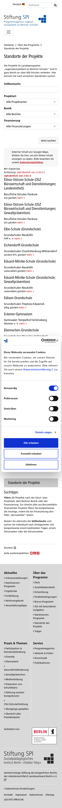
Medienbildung (14, 679)
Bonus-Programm (44, 601)
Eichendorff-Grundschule (21, 245)
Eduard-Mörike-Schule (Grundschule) (30, 261)
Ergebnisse (11, 591)
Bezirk (8, 108)
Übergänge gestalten (17, 708)
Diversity (10, 656)
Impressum (21, 794)
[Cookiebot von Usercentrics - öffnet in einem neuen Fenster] (44, 341)
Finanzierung (12, 120)
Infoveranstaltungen (16, 578)
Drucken (8, 547)
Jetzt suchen (48, 140)
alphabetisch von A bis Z (30, 172)
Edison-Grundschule (18, 297)
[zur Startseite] (25, 20)
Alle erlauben (31, 442)
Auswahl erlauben (31, 453)
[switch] (53, 398)
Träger (38, 631)
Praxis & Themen (15, 643)
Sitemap (49, 794)
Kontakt (8, 794)
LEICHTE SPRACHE (14, 799)
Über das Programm (28, 44)
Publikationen (42, 662)
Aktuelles (10, 573)
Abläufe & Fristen (44, 653)
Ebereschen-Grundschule (21, 330)
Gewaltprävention (15, 674)
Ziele (37, 582)
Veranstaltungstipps (16, 605)
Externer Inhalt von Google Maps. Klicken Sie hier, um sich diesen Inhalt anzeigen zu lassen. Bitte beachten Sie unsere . (33, 157)
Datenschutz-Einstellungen (20, 788)
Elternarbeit (11, 661)
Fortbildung (12, 595)
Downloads (41, 658)
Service (38, 643)
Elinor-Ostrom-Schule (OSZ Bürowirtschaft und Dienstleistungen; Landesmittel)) (30, 183)
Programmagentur (45, 648)
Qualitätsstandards (45, 587)
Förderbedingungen (46, 596)
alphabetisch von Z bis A (17, 175)
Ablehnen (31, 464)
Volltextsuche (12, 83)
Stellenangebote (14, 600)
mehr (20, 197)
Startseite (9, 44)
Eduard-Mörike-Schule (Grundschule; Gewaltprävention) (30, 279)
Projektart (10, 96)
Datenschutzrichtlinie (31, 162)
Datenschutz (36, 794)
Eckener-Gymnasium (18, 314)
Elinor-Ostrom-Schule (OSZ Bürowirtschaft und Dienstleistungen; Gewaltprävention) (30, 208)
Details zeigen (43, 432)
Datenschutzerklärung (37, 369)
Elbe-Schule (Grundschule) (22, 229)
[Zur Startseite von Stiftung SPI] (29, 757)
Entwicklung (41, 592)
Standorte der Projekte (16, 48)
